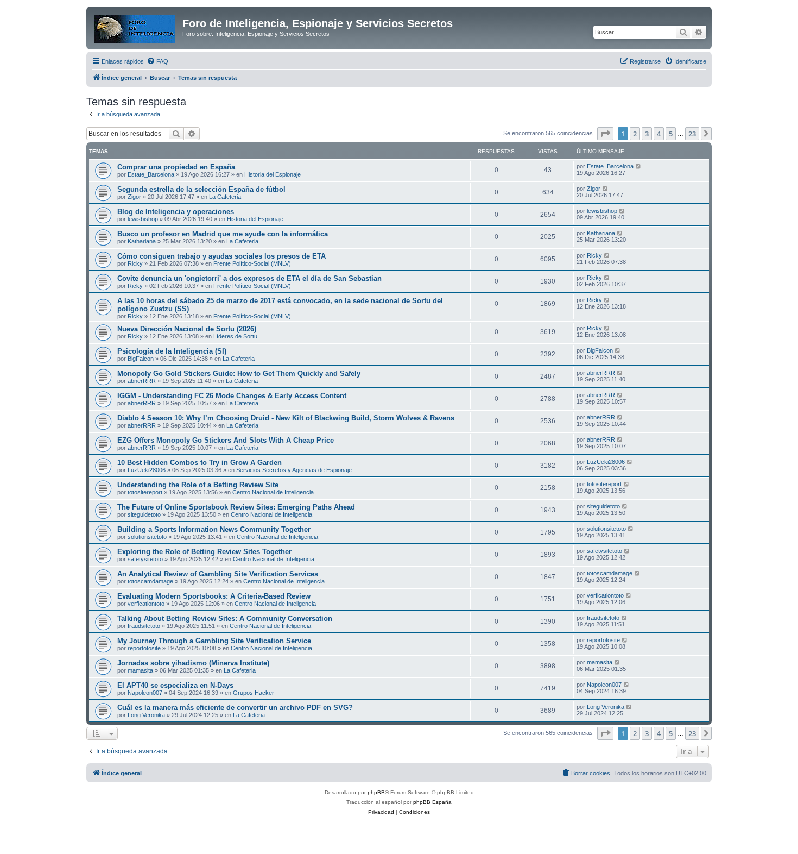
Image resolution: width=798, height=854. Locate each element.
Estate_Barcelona (151, 174)
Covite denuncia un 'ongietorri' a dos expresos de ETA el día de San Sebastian (249, 278)
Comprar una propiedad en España (176, 167)
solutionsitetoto (147, 536)
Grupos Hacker (253, 692)
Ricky (135, 263)
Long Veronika (146, 715)
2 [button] (635, 134)
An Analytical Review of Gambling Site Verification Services (217, 574)
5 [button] (671, 134)
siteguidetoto (144, 514)
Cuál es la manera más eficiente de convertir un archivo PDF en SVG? (235, 708)
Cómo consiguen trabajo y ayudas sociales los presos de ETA (221, 256)
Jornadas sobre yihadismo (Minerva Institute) (193, 663)
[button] (605, 133)
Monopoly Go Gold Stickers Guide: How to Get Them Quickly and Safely (238, 373)
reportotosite (144, 648)
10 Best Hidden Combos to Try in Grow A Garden (199, 463)
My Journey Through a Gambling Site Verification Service (214, 641)
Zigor (134, 196)
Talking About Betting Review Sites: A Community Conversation (224, 618)
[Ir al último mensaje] (638, 166)
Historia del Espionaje (272, 174)
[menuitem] (157, 61)
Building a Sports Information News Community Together (214, 529)
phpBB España (432, 802)
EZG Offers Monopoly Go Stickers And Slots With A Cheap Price (225, 440)
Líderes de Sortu (235, 336)
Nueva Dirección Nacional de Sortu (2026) (186, 329)
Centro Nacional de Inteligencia (273, 492)
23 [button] (692, 134)
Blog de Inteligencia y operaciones (175, 212)
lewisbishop (143, 219)
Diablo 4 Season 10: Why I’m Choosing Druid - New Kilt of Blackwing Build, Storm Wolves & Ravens (285, 418)
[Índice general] (135, 26)
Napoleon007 (145, 692)
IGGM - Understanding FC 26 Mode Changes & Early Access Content (231, 396)
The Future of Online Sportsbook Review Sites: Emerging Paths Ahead (236, 507)
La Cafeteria (225, 196)
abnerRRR (142, 381)
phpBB (376, 792)
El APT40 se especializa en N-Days (175, 685)
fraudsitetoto (144, 626)
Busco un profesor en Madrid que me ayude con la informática (222, 234)
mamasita (140, 670)
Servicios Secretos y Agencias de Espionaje (294, 470)
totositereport (145, 492)
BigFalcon (141, 358)
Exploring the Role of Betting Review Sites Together (204, 552)
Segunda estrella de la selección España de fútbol (201, 189)
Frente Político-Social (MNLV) (252, 263)
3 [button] (647, 134)
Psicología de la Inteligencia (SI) (171, 351)
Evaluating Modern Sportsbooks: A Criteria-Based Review (214, 596)
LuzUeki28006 (147, 470)
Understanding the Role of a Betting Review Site (197, 485)
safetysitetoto (145, 559)
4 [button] (659, 134)
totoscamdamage (150, 581)
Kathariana (142, 241)
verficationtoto (146, 603)
